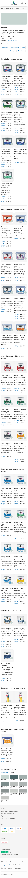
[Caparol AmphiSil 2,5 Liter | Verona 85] (20, 218)
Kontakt (3, 808)
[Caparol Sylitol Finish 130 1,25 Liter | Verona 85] (20, 290)
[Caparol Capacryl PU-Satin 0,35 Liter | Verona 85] (7, 480)
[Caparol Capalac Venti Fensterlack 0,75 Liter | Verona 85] (20, 401)
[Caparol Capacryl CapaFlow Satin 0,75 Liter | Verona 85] (7, 548)
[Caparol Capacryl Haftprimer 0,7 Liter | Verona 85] (20, 580)
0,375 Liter (3, 388)
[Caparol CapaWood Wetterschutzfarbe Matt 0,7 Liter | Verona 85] (20, 620)
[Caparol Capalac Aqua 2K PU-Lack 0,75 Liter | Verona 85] (7, 580)
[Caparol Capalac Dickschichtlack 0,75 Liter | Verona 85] (7, 435)
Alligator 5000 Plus (12, 40)
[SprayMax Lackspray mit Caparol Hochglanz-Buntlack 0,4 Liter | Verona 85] (20, 697)
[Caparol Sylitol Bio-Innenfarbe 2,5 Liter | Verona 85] (20, 104)
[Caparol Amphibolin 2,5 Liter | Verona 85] (7, 290)
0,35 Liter (3, 501)
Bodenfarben (21, 51)
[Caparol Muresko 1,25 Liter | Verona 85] (7, 218)
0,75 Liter (3, 390)
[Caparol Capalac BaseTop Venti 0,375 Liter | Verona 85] (7, 401)
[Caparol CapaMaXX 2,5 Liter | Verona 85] (7, 141)
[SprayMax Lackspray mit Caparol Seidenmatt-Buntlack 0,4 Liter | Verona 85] (7, 697)
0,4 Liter (3, 722)
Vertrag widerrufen (6, 865)
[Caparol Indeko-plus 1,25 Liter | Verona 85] (7, 104)
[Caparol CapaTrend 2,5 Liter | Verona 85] (7, 68)
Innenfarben (5, 47)
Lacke (23, 47)
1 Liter (2, 676)
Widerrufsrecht (19, 861)
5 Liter (2, 91)
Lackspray (13, 51)
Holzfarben (5, 51)
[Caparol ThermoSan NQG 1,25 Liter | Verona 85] (20, 256)
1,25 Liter (16, 87)
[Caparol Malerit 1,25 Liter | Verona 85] (20, 68)
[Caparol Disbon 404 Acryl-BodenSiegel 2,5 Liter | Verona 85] (7, 740)
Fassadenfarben (15, 47)
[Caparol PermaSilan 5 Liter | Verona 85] (20, 327)
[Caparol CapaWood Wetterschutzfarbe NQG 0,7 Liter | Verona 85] (7, 620)
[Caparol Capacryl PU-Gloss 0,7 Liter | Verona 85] (20, 480)
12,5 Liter (3, 94)
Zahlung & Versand (18, 865)
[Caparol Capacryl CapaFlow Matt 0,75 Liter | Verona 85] (20, 548)
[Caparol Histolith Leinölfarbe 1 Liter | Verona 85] (7, 655)
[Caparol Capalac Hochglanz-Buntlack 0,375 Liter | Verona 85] (20, 367)
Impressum (18, 868)
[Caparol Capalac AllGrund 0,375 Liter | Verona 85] (20, 435)
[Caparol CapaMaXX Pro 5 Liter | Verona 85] (20, 141)
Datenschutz (9, 861)
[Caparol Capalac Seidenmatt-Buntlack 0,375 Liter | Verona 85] (7, 367)
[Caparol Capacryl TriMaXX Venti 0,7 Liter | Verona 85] (20, 514)
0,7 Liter (3, 503)
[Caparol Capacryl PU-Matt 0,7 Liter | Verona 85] (7, 514)
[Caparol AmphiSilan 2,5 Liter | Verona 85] (7, 256)
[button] (2, 3)
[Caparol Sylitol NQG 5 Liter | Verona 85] (7, 327)
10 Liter (3, 646)
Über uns (3, 868)
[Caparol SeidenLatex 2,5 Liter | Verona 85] (7, 175)
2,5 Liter (3, 89)
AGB (2, 861)
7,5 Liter (3, 93)
